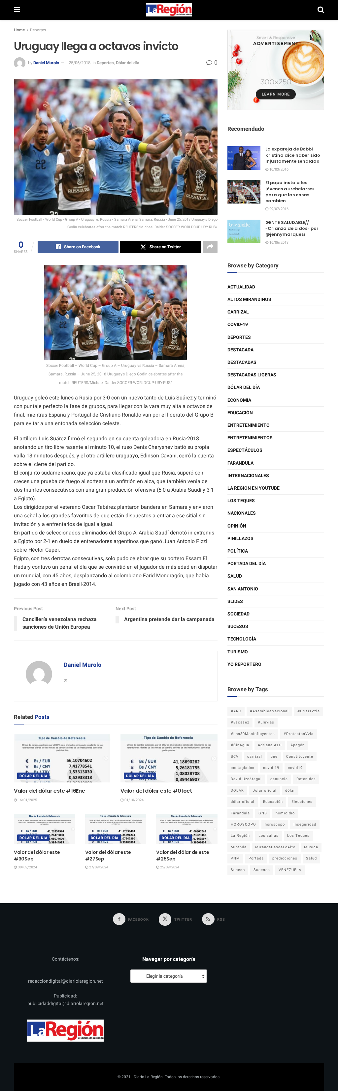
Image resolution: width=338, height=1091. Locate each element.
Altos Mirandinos (249, 299)
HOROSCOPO (243, 824)
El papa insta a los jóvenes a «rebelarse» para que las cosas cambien (290, 191)
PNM (235, 858)
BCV (235, 756)
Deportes (38, 30)
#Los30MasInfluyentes (253, 734)
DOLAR (237, 790)
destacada (240, 349)
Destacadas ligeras (251, 374)
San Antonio (242, 589)
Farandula (240, 463)
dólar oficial (242, 802)
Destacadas (241, 362)
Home (19, 30)
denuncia (279, 779)
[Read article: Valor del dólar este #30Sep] (44, 829)
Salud (234, 576)
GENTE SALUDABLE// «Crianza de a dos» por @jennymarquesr (292, 228)
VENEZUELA (290, 870)
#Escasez (240, 722)
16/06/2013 (278, 242)
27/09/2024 (98, 867)
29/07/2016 (278, 209)
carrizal (254, 756)
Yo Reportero (244, 664)
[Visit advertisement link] (275, 70)
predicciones (284, 858)
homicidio (285, 813)
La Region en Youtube (253, 488)
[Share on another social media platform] (210, 247)
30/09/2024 (27, 867)
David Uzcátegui (246, 779)
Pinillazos (240, 538)
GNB (262, 813)
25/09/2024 (169, 867)
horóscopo (275, 824)
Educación (240, 412)
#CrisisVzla (308, 711)
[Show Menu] (17, 10)
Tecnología (241, 639)
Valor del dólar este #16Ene (49, 791)
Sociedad (238, 614)
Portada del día (246, 563)
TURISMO (237, 651)
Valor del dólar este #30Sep (37, 855)
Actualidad (241, 287)
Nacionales (241, 513)
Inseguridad (304, 824)
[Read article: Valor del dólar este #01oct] (168, 758)
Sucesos (237, 626)
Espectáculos (244, 450)
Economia (239, 400)
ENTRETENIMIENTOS (250, 437)
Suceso (238, 870)
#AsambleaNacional (269, 711)
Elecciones (302, 802)
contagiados (242, 768)
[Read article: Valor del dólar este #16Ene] (62, 758)
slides (235, 601)
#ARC (236, 711)
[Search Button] (321, 10)
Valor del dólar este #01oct (156, 791)
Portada (256, 858)
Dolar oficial (265, 790)
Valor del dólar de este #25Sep (182, 855)
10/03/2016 (278, 169)
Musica (311, 847)
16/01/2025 (27, 800)
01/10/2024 (133, 800)
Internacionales (248, 475)
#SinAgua (240, 745)
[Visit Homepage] (169, 9)
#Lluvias (266, 722)
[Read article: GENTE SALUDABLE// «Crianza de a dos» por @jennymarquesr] (243, 231)
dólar (290, 790)
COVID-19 (237, 324)
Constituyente (299, 756)
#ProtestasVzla (299, 734)
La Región (240, 835)
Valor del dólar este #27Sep (108, 855)
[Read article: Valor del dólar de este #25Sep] (187, 829)
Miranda (239, 847)
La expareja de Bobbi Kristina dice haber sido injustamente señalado (292, 155)
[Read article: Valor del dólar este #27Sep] (116, 829)
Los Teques (241, 500)
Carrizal (238, 312)
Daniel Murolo (46, 63)
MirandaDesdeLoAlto (275, 847)
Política (237, 551)
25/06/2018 (79, 63)
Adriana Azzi (270, 745)
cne (274, 756)
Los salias (268, 835)
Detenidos (306, 779)
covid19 (295, 768)
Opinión (236, 526)
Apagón (297, 745)
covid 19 (271, 768)
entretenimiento (248, 425)
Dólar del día (127, 63)
